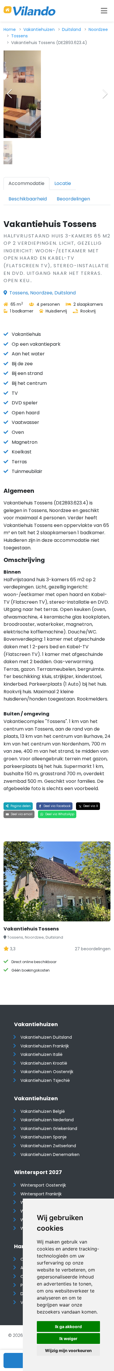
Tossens (19, 36)
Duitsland (71, 29)
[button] (104, 93)
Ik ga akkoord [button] (68, 1326)
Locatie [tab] (62, 183)
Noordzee (98, 29)
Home (10, 29)
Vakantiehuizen (39, 29)
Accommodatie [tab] (26, 183)
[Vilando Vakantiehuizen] (30, 10)
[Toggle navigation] (104, 11)
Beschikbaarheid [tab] (27, 198)
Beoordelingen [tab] (73, 198)
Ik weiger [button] (68, 1338)
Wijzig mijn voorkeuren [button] (68, 1350)
